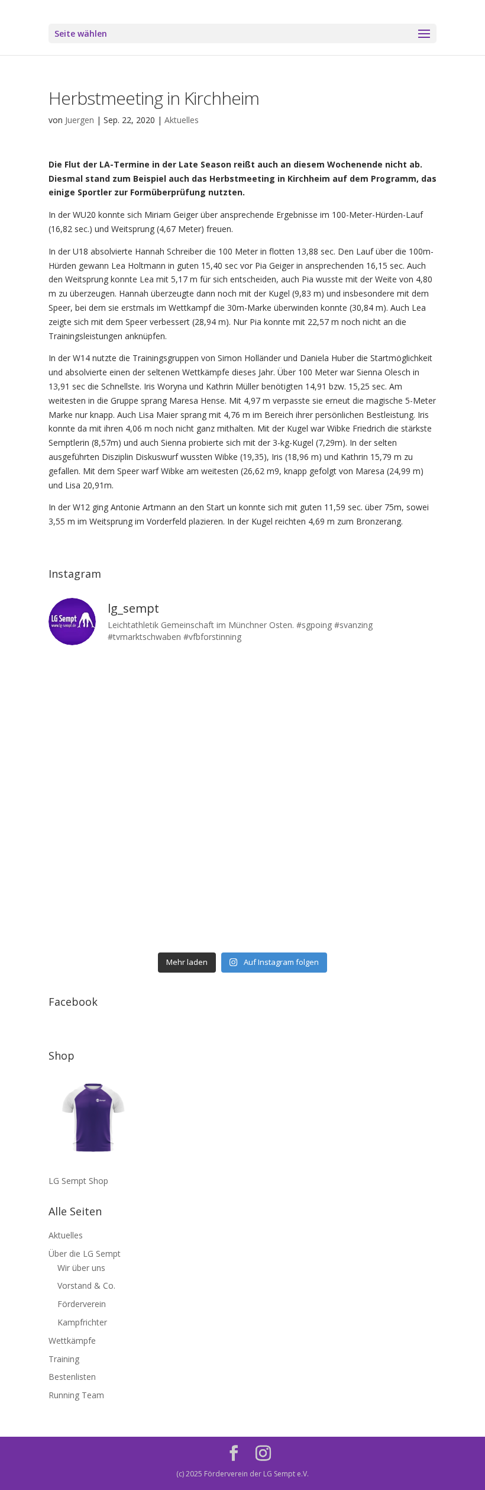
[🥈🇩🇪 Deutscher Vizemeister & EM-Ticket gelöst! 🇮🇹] (291, 743)
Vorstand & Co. (86, 1285)
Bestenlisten (72, 1376)
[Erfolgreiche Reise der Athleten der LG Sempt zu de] (94, 801)
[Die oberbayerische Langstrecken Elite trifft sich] (193, 916)
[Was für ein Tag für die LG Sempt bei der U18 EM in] (94, 685)
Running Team (76, 1395)
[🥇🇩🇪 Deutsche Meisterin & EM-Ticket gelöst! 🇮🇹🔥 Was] (193, 743)
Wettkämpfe (72, 1340)
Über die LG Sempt (84, 1253)
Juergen (79, 119)
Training (63, 1359)
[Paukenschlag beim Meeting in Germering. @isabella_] (390, 916)
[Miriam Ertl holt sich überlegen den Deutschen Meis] (291, 685)
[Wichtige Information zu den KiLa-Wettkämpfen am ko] (193, 801)
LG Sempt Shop (78, 1180)
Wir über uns (81, 1267)
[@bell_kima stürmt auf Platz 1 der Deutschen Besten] (390, 859)
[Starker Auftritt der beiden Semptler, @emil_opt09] (390, 801)
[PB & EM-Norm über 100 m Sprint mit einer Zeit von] (291, 801)
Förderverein (81, 1303)
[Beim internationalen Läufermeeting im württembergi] (291, 859)
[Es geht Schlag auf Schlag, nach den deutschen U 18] (390, 685)
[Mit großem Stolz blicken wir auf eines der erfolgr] (94, 743)
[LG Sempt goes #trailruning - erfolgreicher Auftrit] (193, 859)
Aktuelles (181, 119)
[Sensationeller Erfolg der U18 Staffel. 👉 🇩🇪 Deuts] (94, 916)
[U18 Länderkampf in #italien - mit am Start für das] (94, 859)
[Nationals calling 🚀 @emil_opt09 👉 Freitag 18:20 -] (390, 743)
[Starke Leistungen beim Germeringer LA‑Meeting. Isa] (291, 916)
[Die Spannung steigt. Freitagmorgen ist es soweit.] (193, 685)
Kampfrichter (82, 1322)
